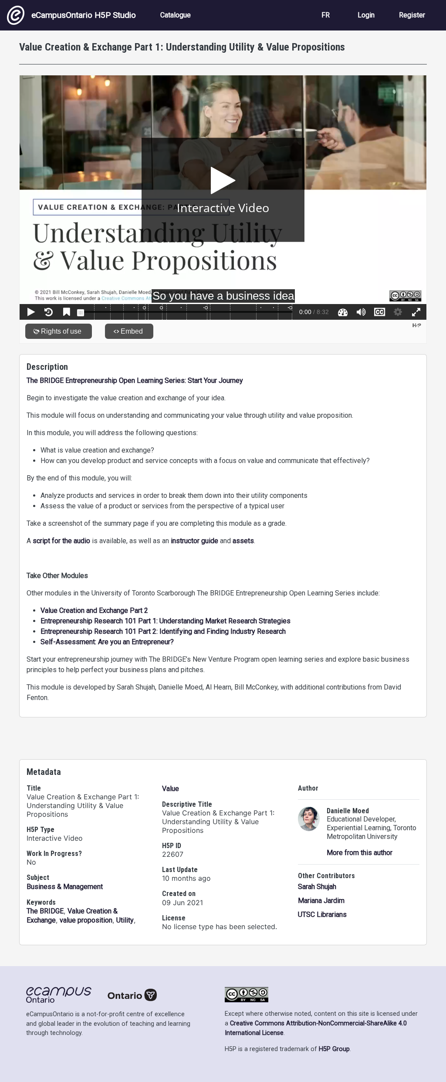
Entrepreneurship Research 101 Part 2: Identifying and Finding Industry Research (163, 631)
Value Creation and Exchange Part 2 (94, 610)
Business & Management (65, 887)
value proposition (86, 920)
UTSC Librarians (322, 914)
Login (366, 15)
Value (170, 788)
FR (325, 15)
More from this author (359, 853)
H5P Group (334, 1049)
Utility (125, 920)
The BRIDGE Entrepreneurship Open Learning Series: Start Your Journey (135, 380)
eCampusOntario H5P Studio (83, 15)
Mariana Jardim (321, 900)
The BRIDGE (45, 911)
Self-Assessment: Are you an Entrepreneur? (107, 642)
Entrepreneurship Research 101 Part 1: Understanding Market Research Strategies (166, 621)
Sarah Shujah (317, 887)
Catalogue (175, 15)
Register (412, 15)
